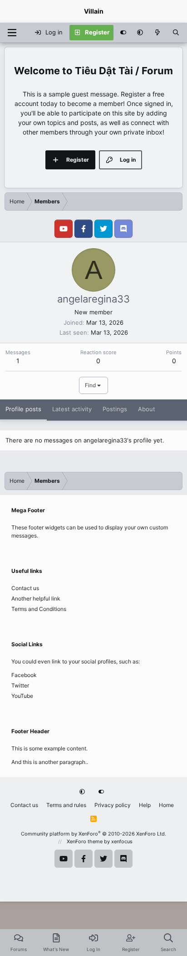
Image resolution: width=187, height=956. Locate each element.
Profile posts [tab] (23, 409)
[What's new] (157, 33)
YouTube (22, 695)
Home (166, 805)
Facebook (24, 675)
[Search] (176, 33)
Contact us (25, 588)
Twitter (20, 685)
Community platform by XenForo (93, 834)
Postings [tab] (115, 409)
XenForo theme (85, 841)
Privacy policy (112, 805)
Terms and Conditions (38, 608)
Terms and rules (66, 805)
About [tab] (146, 409)
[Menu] (12, 32)
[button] (140, 33)
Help (145, 805)
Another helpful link (35, 598)
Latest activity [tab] (72, 409)
